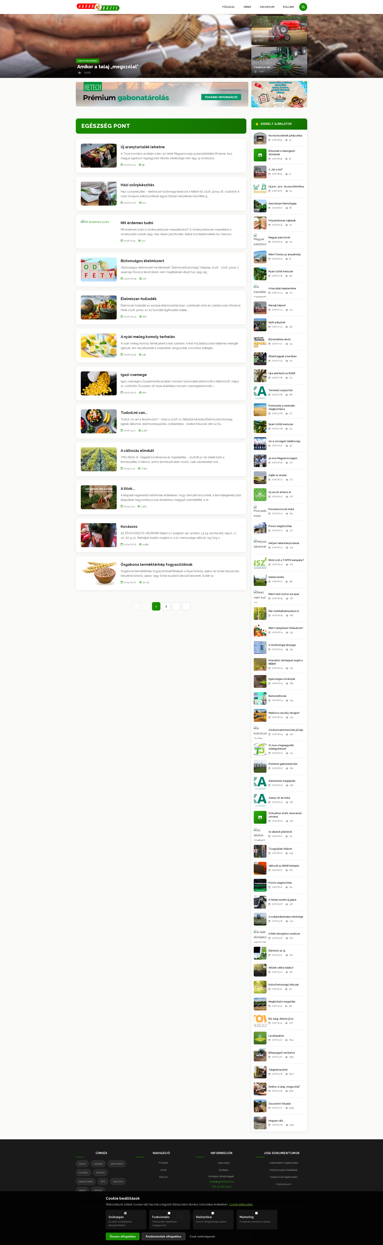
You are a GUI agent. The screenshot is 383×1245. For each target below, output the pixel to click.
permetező (117, 1163)
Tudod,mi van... (134, 413)
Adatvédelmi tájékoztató (283, 1162)
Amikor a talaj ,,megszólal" (107, 67)
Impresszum (283, 1184)
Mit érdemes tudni (137, 223)
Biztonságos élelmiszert (142, 261)
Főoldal (228, 6)
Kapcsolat (223, 1162)
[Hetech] (162, 94)
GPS (103, 1181)
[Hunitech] (279, 94)
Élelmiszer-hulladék (139, 299)
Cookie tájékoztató (241, 1204)
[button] (279, 30)
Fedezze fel (262, 67)
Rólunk (288, 6)
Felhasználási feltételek (284, 1169)
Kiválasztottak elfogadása (163, 1236)
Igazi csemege (134, 375)
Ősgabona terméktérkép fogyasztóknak (156, 564)
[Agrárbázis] (98, 7)
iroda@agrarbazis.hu (221, 1181)
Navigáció (161, 1153)
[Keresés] (303, 7)
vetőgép (98, 1163)
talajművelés (86, 1181)
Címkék (101, 1153)
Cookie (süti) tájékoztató (283, 1176)
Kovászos (129, 526)
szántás (98, 1190)
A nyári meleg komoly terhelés (148, 337)
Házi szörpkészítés (137, 185)
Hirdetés (223, 1169)
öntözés (100, 1172)
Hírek (247, 6)
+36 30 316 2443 (221, 1186)
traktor (82, 1163)
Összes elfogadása (123, 1236)
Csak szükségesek (202, 1236)
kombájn (83, 1172)
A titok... (128, 488)
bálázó (82, 1190)
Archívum (267, 6)
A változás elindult (137, 450)
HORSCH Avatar (264, 36)
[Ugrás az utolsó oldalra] (186, 606)
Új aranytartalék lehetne (143, 147)
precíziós (118, 1181)
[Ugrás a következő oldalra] (176, 606)
